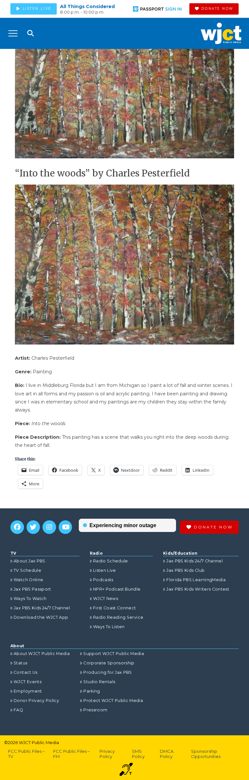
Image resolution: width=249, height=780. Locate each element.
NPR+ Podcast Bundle (117, 589)
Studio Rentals (99, 681)
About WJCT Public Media (42, 653)
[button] (13, 33)
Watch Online (28, 579)
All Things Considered (87, 6)
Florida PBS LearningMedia (196, 579)
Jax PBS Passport (32, 589)
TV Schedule (27, 570)
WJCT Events (28, 681)
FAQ (18, 709)
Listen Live (104, 570)
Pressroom (95, 709)
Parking (91, 691)
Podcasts (103, 579)
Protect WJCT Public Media (113, 700)
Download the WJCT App (41, 617)
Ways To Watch (30, 598)
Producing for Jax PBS (107, 672)
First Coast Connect (114, 607)
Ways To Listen (109, 626)
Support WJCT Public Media (113, 653)
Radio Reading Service (118, 617)
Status (20, 663)
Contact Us (26, 672)
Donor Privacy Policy (36, 700)
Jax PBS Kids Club (185, 570)
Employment (28, 691)
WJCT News (105, 598)
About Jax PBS (29, 561)
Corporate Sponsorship (108, 663)
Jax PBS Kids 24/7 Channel (42, 607)
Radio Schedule (110, 561)
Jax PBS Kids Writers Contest (197, 589)
